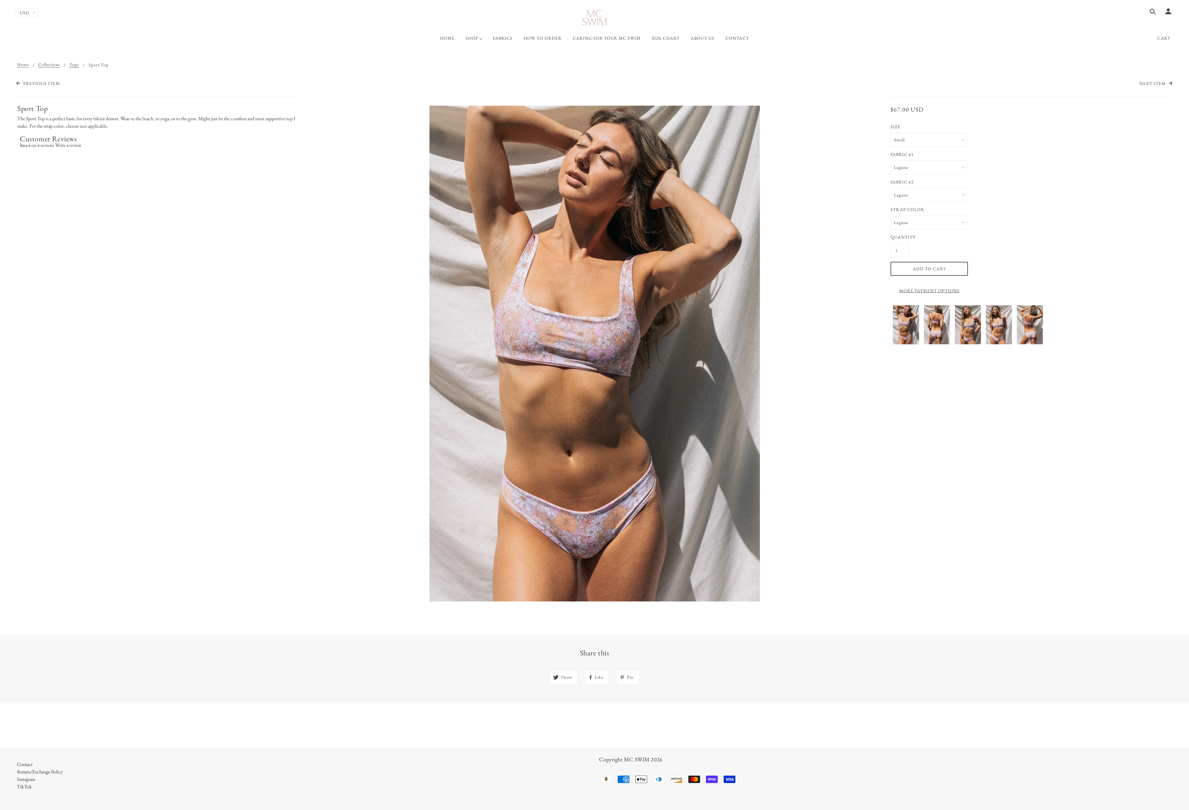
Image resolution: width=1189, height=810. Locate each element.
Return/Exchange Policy (40, 771)
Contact (25, 764)
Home (23, 64)
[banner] (594, 18)
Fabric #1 (902, 154)
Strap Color (907, 209)
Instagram (26, 779)
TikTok (24, 786)
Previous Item (41, 83)
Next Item (1153, 83)
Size (895, 127)
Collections (49, 64)
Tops (74, 64)
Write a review (68, 145)
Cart (1163, 38)
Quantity (900, 237)
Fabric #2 (902, 182)
